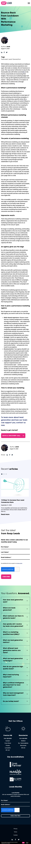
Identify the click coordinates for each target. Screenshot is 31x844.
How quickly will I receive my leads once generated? (13, 625)
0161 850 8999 (8, 738)
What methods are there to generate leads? (13, 617)
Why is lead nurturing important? (11, 676)
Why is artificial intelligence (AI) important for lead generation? (13, 685)
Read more (5, 514)
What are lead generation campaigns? (13, 660)
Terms (15, 832)
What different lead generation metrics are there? (11, 650)
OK (23, 842)
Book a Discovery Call (11, 435)
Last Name (5, 552)
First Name (5, 547)
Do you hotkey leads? (11, 701)
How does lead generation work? (13, 601)
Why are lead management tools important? (13, 694)
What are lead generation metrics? (13, 641)
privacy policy (19, 563)
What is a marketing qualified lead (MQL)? (11, 633)
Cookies (15, 835)
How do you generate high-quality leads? (13, 668)
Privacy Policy (27, 842)
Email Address (6, 557)
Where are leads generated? (9, 609)
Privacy (15, 828)
